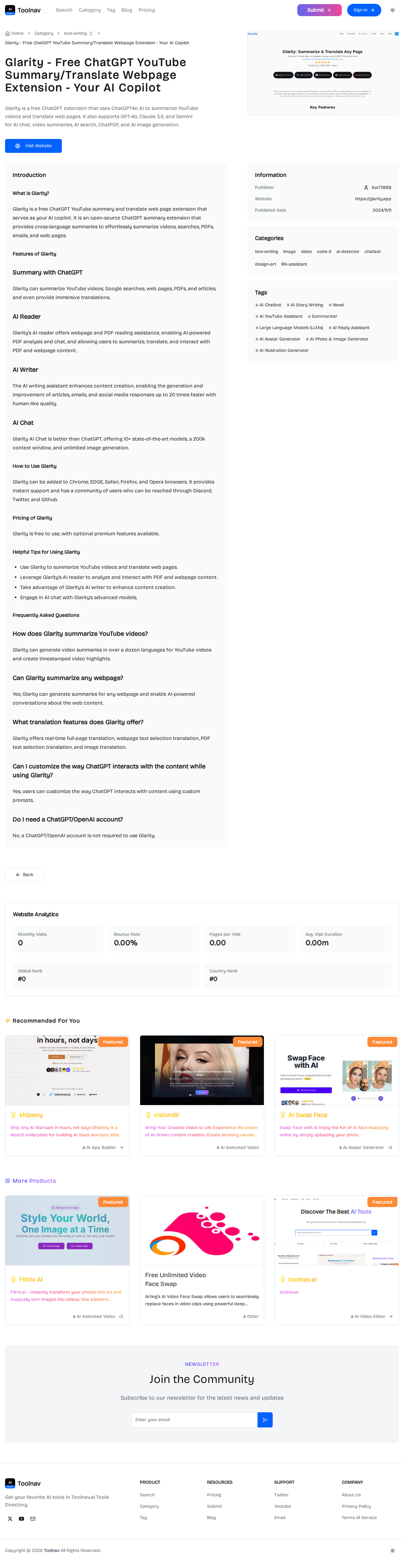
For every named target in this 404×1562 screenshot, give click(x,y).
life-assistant (294, 264)
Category (90, 10)
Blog (127, 10)
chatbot (373, 251)
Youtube (282, 1506)
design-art (265, 264)
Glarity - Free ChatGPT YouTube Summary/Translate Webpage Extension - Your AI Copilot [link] (97, 42)
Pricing (147, 10)
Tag (111, 10)
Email (279, 1517)
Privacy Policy (356, 1506)
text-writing (75, 33)
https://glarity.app (373, 198)
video (306, 251)
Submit (214, 1506)
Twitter (281, 1495)
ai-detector (347, 251)
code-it (324, 251)
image (289, 251)
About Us (351, 1495)
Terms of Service (359, 1517)
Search (64, 10)
